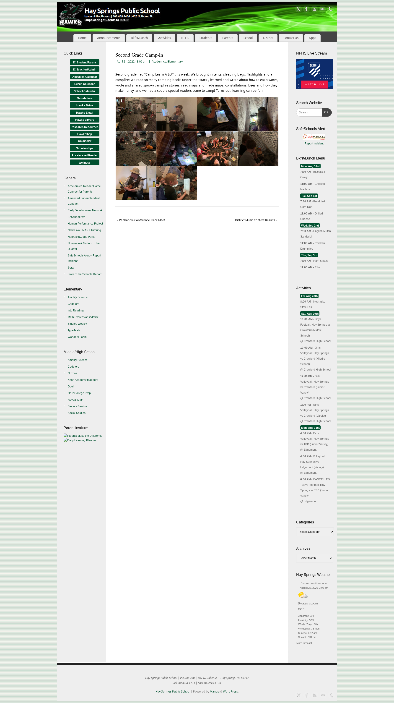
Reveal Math (75, 399)
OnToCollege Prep (79, 393)
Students (206, 38)
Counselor (84, 141)
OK (325, 112)
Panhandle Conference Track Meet (141, 220)
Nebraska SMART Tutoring (84, 230)
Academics (159, 61)
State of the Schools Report (84, 274)
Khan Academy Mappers (83, 380)
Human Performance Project (85, 223)
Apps (312, 38)
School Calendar (84, 91)
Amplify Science (78, 297)
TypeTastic (74, 330)
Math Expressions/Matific (83, 317)
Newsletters (85, 98)
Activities (164, 38)
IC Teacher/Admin (84, 69)
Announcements (108, 38)
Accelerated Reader (85, 155)
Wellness (85, 162)
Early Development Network (85, 210)
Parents (227, 38)
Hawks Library (84, 119)
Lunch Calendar (84, 84)
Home (82, 38)
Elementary (175, 61)
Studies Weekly (77, 323)
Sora (71, 267)
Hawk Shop (84, 134)
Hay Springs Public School (173, 691)
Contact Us (290, 38)
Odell (71, 386)
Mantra (215, 691)
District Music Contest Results (256, 220)
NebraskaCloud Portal (81, 236)
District (268, 38)
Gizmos (72, 373)
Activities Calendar (84, 76)
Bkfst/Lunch (139, 38)
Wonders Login (77, 337)
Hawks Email (84, 112)
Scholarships (84, 148)
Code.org (73, 304)
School (248, 38)
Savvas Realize (77, 406)
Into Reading (76, 310)
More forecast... (305, 642)
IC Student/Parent (84, 62)
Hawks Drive (84, 105)
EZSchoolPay (76, 217)
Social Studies (77, 413)
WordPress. (230, 691)
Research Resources (84, 127)
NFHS (185, 38)
